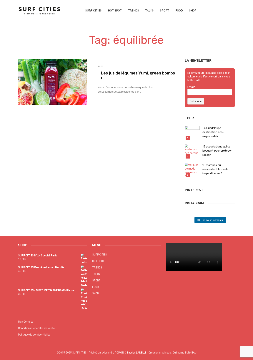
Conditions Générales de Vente (36, 328)
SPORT (164, 10)
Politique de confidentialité (34, 334)
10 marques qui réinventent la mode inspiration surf (215, 169)
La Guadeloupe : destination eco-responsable (213, 132)
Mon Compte (25, 321)
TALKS (149, 10)
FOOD (179, 10)
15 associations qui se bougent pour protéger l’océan (217, 151)
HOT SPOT (115, 10)
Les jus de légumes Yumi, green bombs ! (138, 76)
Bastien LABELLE (137, 352)
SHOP (193, 10)
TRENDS (133, 10)
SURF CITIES (93, 10)
